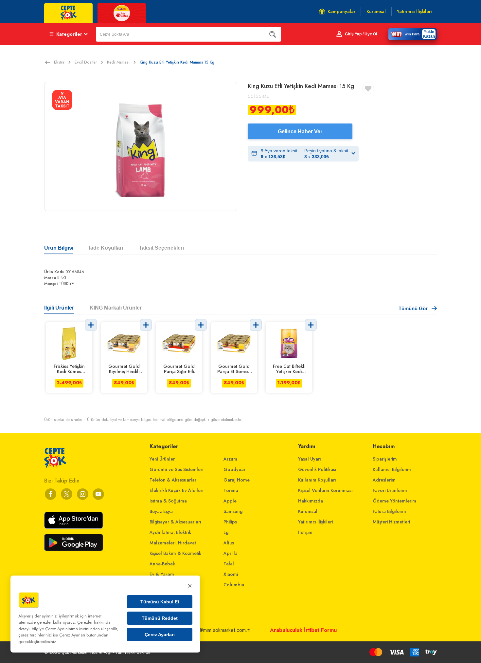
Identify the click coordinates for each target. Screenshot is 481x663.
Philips (230, 522)
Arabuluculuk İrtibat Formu (303, 630)
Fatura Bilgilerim (389, 511)
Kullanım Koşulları (317, 480)
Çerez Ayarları (160, 634)
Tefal (228, 563)
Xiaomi (230, 574)
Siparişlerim (385, 459)
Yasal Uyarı (309, 459)
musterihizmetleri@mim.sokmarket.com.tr (206, 630)
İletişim (305, 532)
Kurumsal (307, 511)
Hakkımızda (310, 501)
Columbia (233, 584)
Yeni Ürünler (162, 459)
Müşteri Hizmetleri (391, 522)
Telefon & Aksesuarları (174, 480)
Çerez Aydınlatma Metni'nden (72, 629)
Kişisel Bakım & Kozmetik (175, 553)
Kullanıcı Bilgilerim (392, 469)
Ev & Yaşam (162, 574)
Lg (225, 532)
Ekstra (59, 62)
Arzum (230, 459)
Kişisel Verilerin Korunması (325, 490)
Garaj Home (236, 480)
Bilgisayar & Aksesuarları (175, 522)
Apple (230, 501)
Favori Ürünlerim (390, 490)
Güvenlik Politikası (317, 469)
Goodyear (234, 469)
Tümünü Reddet (160, 618)
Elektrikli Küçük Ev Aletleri (176, 490)
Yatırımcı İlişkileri (315, 522)
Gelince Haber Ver (300, 131)
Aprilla (230, 553)
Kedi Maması (118, 62)
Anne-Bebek (162, 563)
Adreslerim (384, 480)
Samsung (232, 511)
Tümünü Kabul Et (159, 601)
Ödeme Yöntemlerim (394, 501)
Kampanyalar (341, 11)
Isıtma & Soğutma (168, 501)
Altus (228, 543)
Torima (230, 490)
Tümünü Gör (413, 308)
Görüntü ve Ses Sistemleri (176, 469)
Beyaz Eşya (161, 511)
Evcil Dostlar (86, 62)
